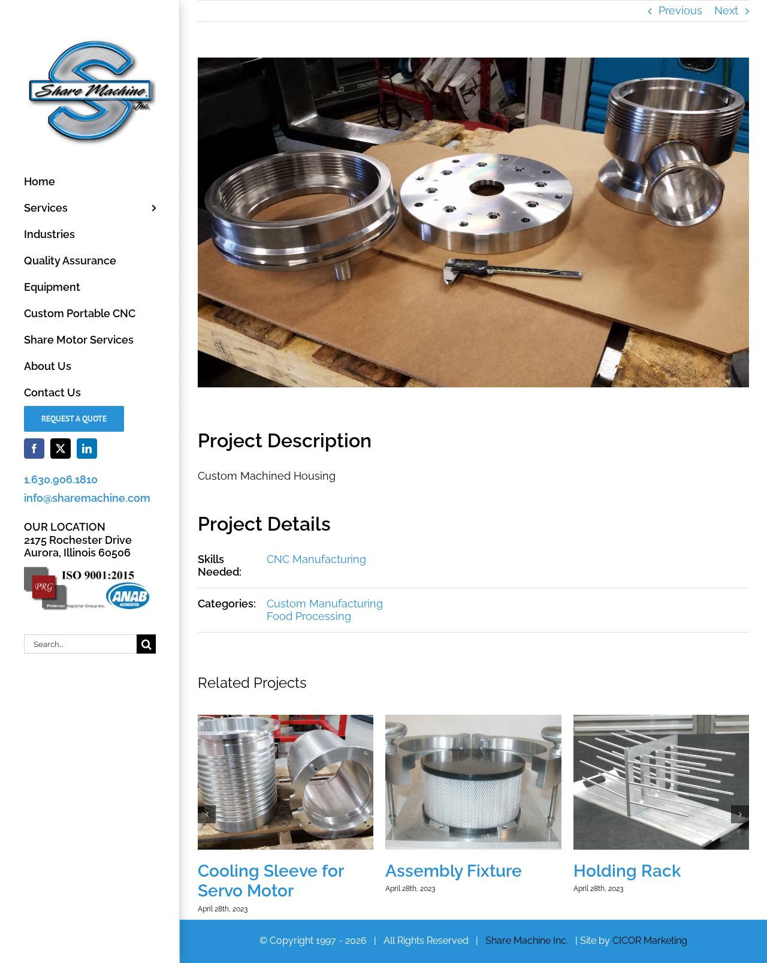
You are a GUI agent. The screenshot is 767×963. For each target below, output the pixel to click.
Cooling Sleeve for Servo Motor (270, 881)
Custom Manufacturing (325, 603)
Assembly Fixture (453, 871)
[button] (207, 814)
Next (726, 10)
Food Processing (309, 616)
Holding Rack (627, 871)
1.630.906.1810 (61, 479)
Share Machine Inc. (526, 940)
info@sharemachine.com (87, 498)
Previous (680, 10)
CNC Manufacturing (316, 559)
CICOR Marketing (649, 940)
